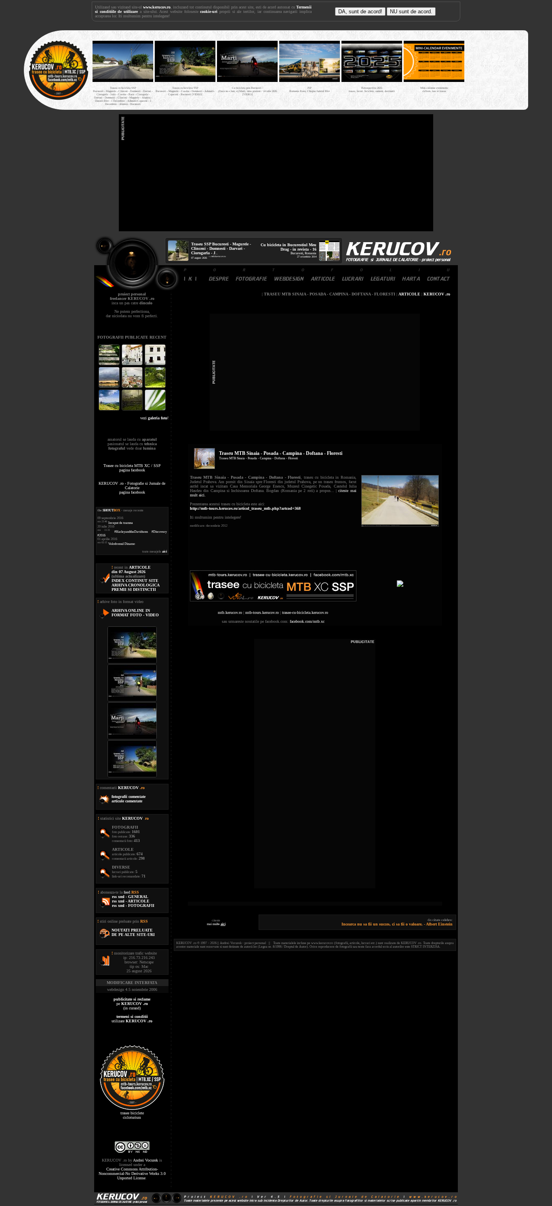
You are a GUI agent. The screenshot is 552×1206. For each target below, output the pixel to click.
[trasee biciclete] (58, 99)
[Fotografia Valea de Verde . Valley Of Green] (155, 387)
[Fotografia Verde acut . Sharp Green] (155, 409)
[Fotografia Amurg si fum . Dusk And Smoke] (132, 409)
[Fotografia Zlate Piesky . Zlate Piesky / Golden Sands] (109, 387)
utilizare (132, 1018)
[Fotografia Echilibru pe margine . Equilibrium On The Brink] (109, 409)
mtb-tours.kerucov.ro (262, 612)
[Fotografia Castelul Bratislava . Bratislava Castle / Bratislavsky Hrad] (132, 364)
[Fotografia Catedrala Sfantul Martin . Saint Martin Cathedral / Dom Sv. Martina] (132, 387)
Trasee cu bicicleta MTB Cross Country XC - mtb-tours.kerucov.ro (495, 68)
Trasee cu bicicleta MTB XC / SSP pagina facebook (132, 467)
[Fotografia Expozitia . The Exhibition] (155, 364)
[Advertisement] (276, 172)
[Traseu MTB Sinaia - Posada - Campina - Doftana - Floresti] (400, 525)
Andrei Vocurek (145, 1160)
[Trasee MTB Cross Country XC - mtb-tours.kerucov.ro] (400, 585)
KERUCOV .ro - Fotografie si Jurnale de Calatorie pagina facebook (132, 487)
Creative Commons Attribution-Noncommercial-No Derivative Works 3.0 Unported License (132, 1173)
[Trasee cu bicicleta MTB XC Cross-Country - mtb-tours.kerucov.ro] (273, 600)
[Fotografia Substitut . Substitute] (109, 364)
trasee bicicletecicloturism (132, 1115)
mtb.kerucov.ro (218, 256)
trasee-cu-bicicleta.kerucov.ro (305, 612)
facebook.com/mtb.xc (307, 621)
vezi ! (154, 418)
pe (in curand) (132, 1003)
